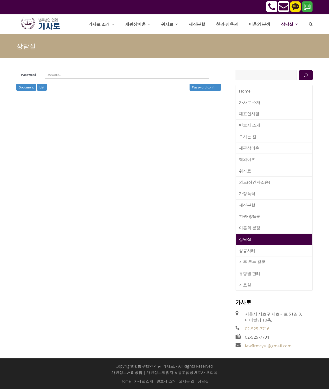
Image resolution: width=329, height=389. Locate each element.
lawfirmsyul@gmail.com (268, 346)
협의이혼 (247, 159)
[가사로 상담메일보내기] (283, 10)
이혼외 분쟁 (249, 227)
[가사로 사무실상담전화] (271, 10)
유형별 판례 (249, 273)
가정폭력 (247, 193)
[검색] (305, 75)
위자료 (245, 171)
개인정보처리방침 (127, 372)
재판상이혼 (249, 148)
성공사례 (247, 250)
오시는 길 (247, 136)
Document (26, 87)
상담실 (245, 239)
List (41, 87)
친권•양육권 (250, 216)
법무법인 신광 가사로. (156, 366)
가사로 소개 (249, 102)
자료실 (245, 285)
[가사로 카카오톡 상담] (295, 10)
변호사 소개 (249, 125)
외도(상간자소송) (254, 182)
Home (244, 91)
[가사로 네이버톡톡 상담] (307, 10)
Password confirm (205, 87)
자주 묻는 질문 (252, 262)
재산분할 (247, 205)
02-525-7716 (257, 328)
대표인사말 (249, 113)
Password (28, 75)
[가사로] (42, 23)
